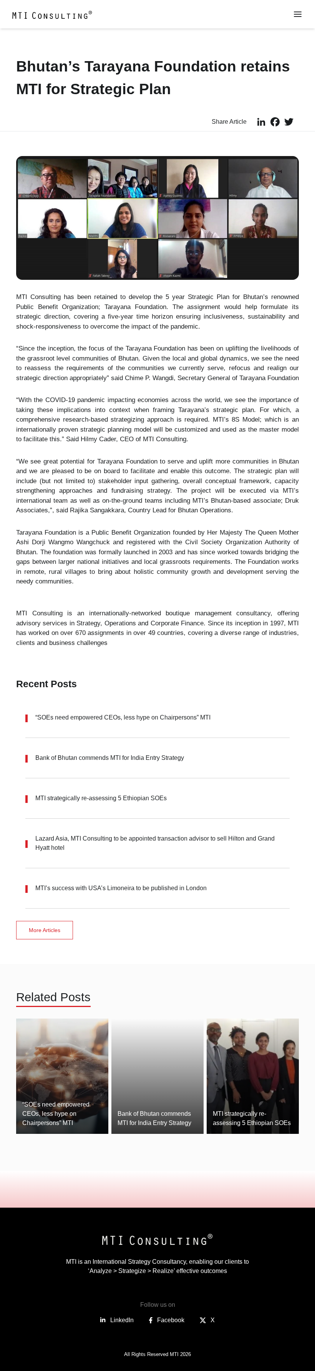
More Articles (44, 930)
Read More (48, 1116)
